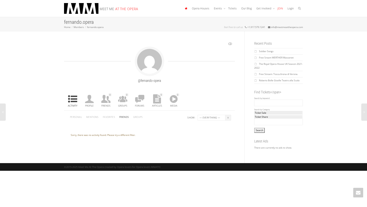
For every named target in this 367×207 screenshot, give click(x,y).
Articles (157, 100)
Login (290, 8)
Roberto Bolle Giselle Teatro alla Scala (279, 80)
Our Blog (246, 8)
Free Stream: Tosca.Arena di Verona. (278, 74)
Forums (139, 105)
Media (174, 100)
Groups (122, 100)
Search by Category (262, 109)
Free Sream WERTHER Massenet (276, 57)
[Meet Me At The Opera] (186, 8)
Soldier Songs (266, 51)
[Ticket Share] (278, 117)
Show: (191, 117)
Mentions (92, 117)
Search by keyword (262, 98)
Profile (89, 105)
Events (218, 8)
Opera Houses (200, 8)
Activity (72, 105)
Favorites (109, 117)
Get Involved (264, 8)
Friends (106, 100)
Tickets (232, 8)
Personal (76, 117)
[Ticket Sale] (278, 113)
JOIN (280, 8)
